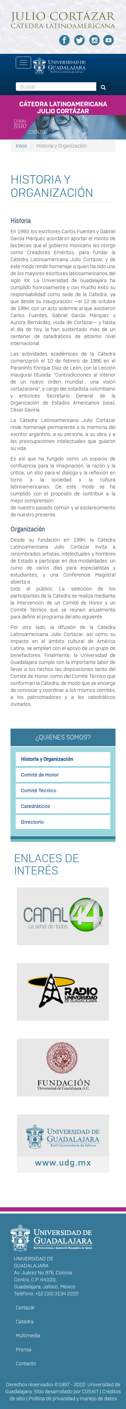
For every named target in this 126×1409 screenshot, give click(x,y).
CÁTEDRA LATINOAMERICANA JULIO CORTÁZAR (63, 106)
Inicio (21, 146)
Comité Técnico (38, 790)
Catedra (25, 1321)
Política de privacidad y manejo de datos (73, 1398)
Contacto (26, 1363)
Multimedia (28, 1335)
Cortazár (25, 1307)
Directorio (32, 822)
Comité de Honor (40, 775)
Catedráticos (35, 806)
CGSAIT (90, 1391)
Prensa (23, 1349)
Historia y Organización (47, 759)
